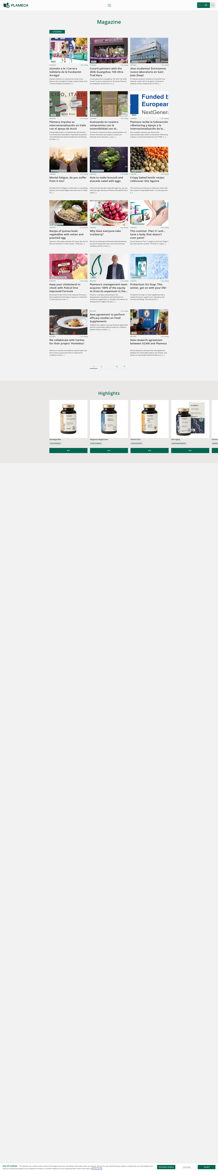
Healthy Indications (58, 171)
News (53, 62)
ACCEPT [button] (206, 1167)
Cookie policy (97, 1169)
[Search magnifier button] (212, 5)
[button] (200, 5)
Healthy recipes (97, 171)
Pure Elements (55, 443)
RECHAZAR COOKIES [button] (166, 1167)
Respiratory (136, 278)
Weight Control (138, 224)
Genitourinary (97, 224)
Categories (57, 32)
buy (68, 450)
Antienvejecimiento (179, 443)
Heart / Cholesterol (58, 278)
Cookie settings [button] (186, 1167)
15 (117, 366)
